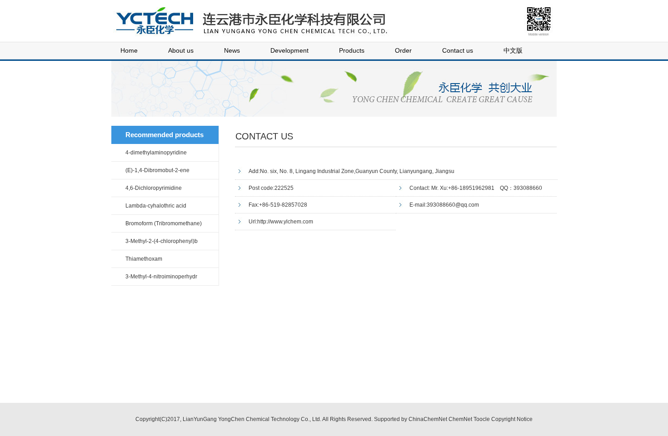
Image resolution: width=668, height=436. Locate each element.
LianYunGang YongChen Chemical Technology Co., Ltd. (252, 419)
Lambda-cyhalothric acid (155, 206)
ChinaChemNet (428, 419)
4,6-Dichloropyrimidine (153, 188)
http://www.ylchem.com (285, 221)
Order (403, 50)
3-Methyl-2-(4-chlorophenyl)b (161, 241)
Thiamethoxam (143, 259)
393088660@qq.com (453, 205)
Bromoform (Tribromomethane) (163, 223)
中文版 (513, 50)
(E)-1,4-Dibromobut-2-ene (157, 170)
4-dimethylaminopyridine (156, 152)
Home (129, 50)
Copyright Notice (512, 419)
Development (289, 50)
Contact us (457, 50)
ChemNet (460, 419)
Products (351, 50)
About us (181, 50)
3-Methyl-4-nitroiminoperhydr (161, 276)
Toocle (482, 419)
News (232, 50)
